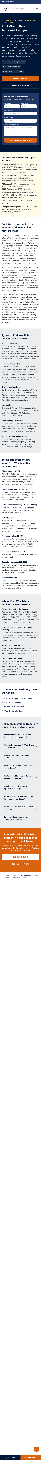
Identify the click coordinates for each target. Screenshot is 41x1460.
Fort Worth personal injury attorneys (17, 698)
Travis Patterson (25, 875)
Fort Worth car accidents (12, 702)
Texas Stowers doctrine (11, 586)
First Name (7, 103)
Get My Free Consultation (20, 140)
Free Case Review (20, 864)
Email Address (8, 110)
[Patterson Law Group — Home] (13, 8)
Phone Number (9, 117)
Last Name (24, 103)
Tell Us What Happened (11, 124)
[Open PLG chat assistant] (36, 1449)
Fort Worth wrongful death (13, 711)
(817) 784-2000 (8, 2)
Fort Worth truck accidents (13, 707)
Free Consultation (20, 85)
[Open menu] (37, 8)
